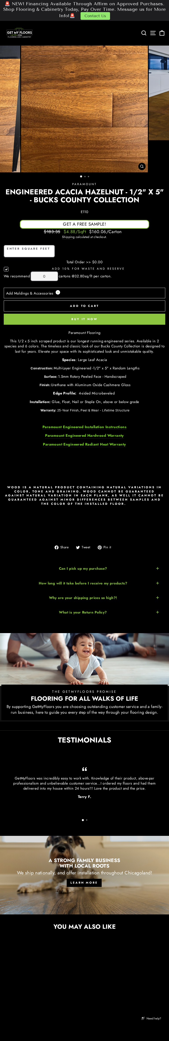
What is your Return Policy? (83, 612)
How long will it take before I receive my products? (83, 583)
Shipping (68, 237)
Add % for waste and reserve (88, 269)
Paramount (84, 184)
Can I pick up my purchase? (83, 568)
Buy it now (84, 319)
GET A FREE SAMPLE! (84, 224)
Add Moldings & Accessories (30, 293)
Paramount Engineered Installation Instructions (84, 426)
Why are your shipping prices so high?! (83, 597)
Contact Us (95, 16)
